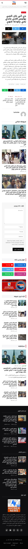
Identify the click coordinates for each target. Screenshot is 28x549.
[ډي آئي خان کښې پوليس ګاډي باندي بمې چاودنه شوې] (14, 38)
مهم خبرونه (24, 12)
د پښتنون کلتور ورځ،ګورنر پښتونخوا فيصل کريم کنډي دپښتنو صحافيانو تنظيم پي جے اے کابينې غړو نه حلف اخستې (9, 441)
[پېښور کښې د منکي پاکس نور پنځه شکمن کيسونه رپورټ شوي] (22, 431)
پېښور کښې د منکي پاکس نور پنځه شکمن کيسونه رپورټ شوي (9, 430)
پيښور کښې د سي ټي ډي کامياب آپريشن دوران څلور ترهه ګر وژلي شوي (10, 336)
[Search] (2, 3)
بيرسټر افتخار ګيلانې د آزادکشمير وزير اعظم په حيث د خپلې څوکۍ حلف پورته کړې (14, 143)
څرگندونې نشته (15, 25)
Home (24, 7)
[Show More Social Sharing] (3, 28)
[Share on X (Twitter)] (15, 28)
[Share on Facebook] (22, 28)
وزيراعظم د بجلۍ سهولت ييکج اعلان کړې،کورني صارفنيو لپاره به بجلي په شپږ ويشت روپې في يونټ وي (10, 419)
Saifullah (16, 112)
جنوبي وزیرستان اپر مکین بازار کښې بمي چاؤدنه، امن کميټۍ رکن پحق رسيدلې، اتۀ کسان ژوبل (15, 167)
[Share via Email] (8, 28)
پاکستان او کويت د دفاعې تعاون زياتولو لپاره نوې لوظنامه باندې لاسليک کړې (9, 471)
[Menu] (25, 3)
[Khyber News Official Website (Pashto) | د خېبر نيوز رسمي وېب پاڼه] (14, 2)
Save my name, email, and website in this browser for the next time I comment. (15, 242)
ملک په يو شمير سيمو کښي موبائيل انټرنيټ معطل (8, 100)
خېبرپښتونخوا (15, 543)
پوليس (17, 84)
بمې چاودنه (23, 84)
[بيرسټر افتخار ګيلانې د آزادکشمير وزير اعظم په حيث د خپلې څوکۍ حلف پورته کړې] (14, 132)
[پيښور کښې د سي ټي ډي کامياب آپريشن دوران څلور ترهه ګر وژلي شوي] (22, 337)
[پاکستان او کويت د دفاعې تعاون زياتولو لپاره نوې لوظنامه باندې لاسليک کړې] (22, 472)
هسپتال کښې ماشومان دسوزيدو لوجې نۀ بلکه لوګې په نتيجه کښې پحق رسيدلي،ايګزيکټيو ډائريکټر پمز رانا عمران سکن (14, 193)
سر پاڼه (21, 543)
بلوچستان (13, 545)
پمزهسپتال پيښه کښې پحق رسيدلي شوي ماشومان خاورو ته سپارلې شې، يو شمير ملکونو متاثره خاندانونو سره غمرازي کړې (10, 483)
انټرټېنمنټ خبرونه (7, 543)
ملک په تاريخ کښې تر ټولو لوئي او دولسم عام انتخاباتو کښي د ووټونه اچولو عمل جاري (20, 102)
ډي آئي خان (11, 84)
